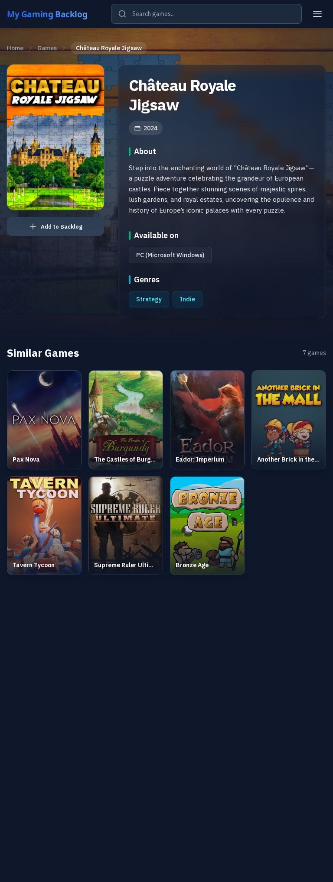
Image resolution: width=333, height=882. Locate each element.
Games (47, 48)
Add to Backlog (61, 226)
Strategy (149, 299)
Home (15, 48)
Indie (187, 299)
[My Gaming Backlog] (55, 14)
